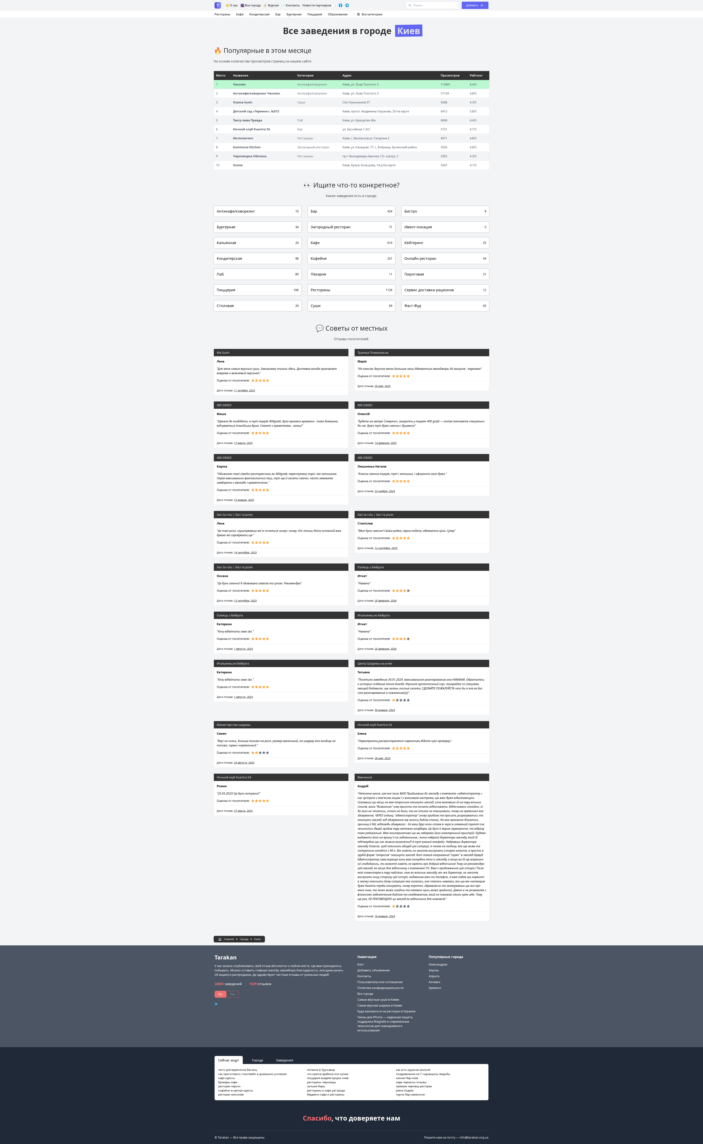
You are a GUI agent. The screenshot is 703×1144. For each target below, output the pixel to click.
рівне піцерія (404, 1090)
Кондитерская (259, 14)
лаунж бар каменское (410, 1094)
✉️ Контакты (291, 5)
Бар (278, 14)
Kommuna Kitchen (247, 147)
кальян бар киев (407, 1078)
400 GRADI (224, 405)
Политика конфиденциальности (380, 988)
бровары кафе (227, 1082)
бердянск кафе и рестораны (325, 1094)
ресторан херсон (229, 1086)
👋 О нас (231, 5)
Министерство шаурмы (233, 725)
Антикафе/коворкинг (312, 84)
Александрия (438, 964)
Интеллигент (243, 138)
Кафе (239, 14)
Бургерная (294, 14)
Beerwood (365, 777)
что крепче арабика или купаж (327, 1074)
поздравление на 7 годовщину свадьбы (423, 1074)
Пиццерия (314, 14)
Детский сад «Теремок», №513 (256, 111)
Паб (300, 120)
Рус (220, 994)
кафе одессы (226, 1078)
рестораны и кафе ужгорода (326, 1090)
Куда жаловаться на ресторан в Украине (386, 1011)
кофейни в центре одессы (235, 1090)
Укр (232, 994)
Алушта (434, 976)
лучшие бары (316, 1086)
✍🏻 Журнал (271, 5)
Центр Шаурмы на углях (375, 663)
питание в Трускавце (321, 1070)
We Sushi (223, 353)
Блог (360, 964)
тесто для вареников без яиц (237, 1070)
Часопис (239, 84)
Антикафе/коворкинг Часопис (256, 93)
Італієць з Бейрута (371, 567)
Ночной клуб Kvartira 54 (251, 129)
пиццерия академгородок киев (328, 1078)
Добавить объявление (373, 970)
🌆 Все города (251, 5)
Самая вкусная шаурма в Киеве (379, 1005)
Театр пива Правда (247, 120)
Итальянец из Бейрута (374, 615)
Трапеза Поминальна (373, 353)
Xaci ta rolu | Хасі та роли (234, 515)
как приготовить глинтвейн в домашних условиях (252, 1074)
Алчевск (434, 982)
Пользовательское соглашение (380, 982)
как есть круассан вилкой (413, 1070)
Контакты (364, 976)
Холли (238, 165)
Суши (301, 102)
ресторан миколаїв (231, 1094)
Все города (365, 994)
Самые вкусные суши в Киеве (378, 1000)
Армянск (435, 988)
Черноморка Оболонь (250, 156)
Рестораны (222, 14)
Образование (337, 14)
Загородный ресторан (313, 147)
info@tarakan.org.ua (474, 1137)
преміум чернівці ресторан (414, 1086)
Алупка (434, 970)
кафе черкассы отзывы (411, 1082)
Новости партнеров (316, 5)
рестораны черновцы (321, 1082)
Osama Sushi (242, 102)
